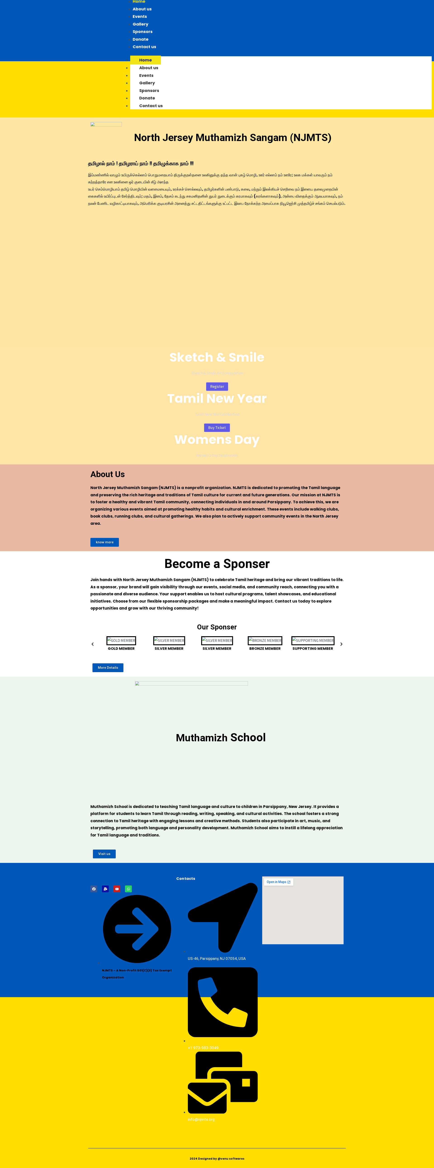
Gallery (140, 24)
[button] (92, 644)
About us (142, 9)
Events (140, 16)
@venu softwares (231, 1159)
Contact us (144, 46)
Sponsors (143, 31)
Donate (141, 39)
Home (145, 60)
